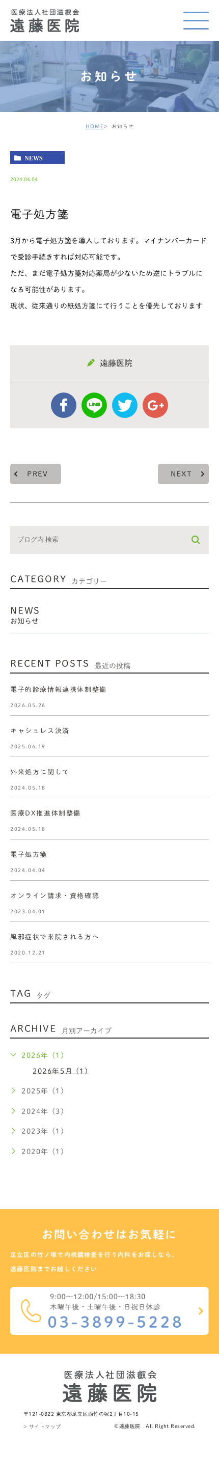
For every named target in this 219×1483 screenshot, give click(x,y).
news (33, 158)
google (155, 405)
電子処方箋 (28, 854)
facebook (63, 405)
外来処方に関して (40, 772)
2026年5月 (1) (61, 1070)
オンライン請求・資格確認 (54, 895)
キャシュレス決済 (40, 730)
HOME (95, 126)
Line (94, 405)
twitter (125, 405)
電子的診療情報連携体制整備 (58, 689)
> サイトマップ (42, 1427)
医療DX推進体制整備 (45, 813)
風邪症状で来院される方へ (54, 937)
